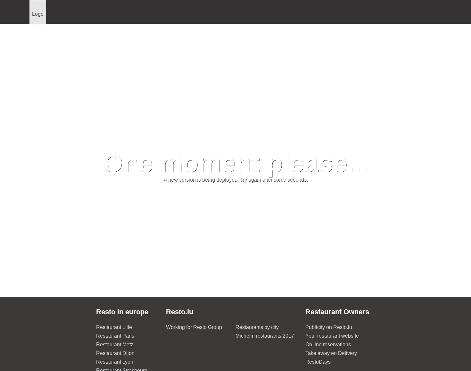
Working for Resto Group (194, 327)
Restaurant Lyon (114, 362)
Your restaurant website (332, 336)
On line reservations (328, 344)
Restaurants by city (257, 327)
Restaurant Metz (114, 344)
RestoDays (318, 362)
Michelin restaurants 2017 (265, 336)
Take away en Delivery (331, 353)
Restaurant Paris (115, 336)
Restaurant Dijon (115, 353)
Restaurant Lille (114, 327)
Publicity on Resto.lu (328, 327)
